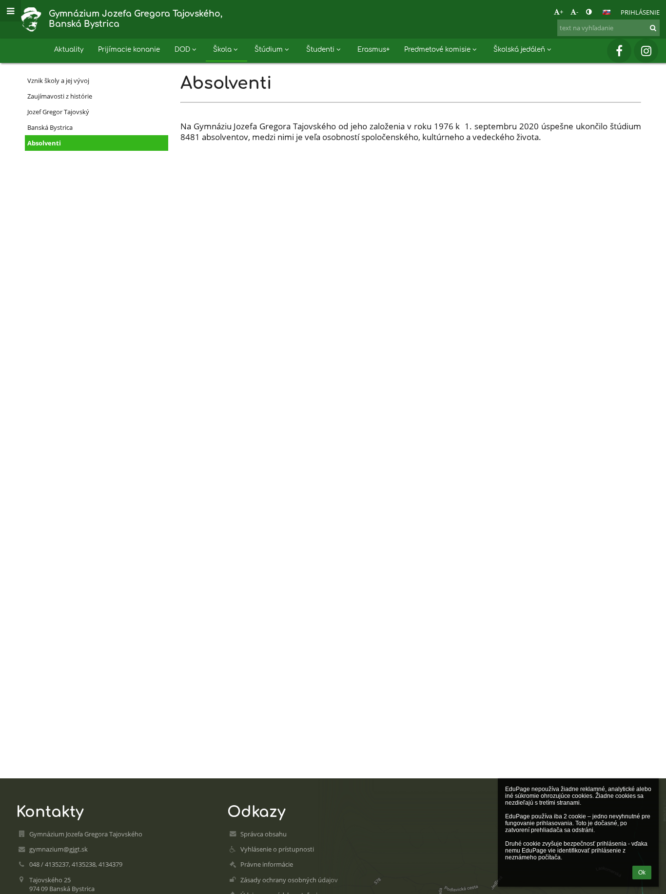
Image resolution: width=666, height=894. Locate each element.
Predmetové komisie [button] (437, 49)
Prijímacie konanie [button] (129, 49)
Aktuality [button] (68, 49)
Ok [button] (642, 872)
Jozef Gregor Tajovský (58, 111)
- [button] (577, 11)
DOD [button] (182, 49)
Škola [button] (222, 49)
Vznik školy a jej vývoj (58, 80)
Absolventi (44, 143)
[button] (589, 12)
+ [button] (561, 11)
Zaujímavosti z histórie (59, 96)
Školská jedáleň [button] (519, 49)
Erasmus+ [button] (373, 49)
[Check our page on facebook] (619, 51)
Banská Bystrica (50, 127)
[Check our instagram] (646, 51)
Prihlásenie (640, 12)
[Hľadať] (653, 28)
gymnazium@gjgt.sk (58, 849)
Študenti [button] (320, 49)
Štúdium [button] (269, 49)
